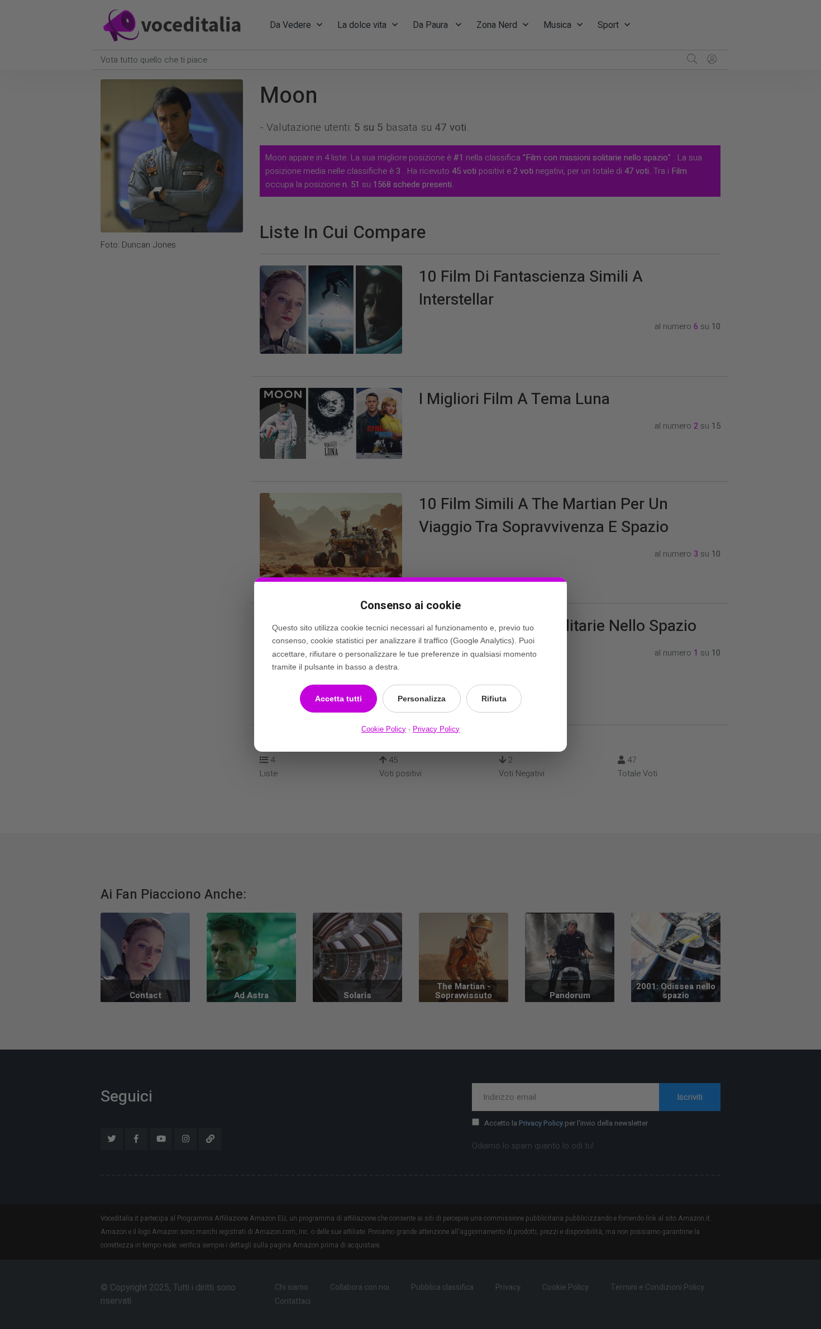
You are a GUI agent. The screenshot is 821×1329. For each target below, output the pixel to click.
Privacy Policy (436, 729)
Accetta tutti (338, 698)
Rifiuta (494, 698)
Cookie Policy (383, 729)
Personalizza (422, 698)
